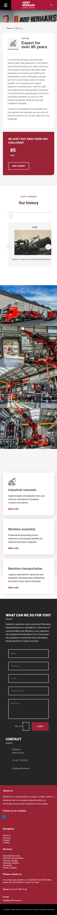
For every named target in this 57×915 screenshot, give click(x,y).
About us (7, 835)
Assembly (7, 865)
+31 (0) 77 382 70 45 (18, 889)
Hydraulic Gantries (11, 863)
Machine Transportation (13, 858)
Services (7, 838)
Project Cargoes (10, 868)
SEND (40, 726)
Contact (6, 842)
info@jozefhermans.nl (21, 768)
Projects (6, 840)
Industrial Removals (11, 856)
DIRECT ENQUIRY (18, 166)
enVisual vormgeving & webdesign (43, 909)
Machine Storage (10, 860)
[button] (5, 5)
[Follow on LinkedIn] (4, 816)
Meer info (13, 509)
